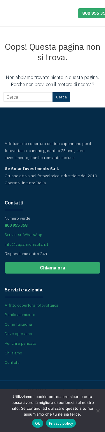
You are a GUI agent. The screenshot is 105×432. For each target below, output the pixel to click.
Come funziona (18, 324)
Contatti (12, 362)
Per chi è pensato (20, 343)
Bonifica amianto (20, 314)
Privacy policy (61, 423)
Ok (37, 423)
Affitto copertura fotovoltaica (31, 305)
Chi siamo (13, 353)
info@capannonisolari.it (26, 244)
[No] (98, 411)
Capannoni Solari (38, 11)
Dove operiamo (18, 333)
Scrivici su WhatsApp (23, 234)
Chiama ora (52, 268)
